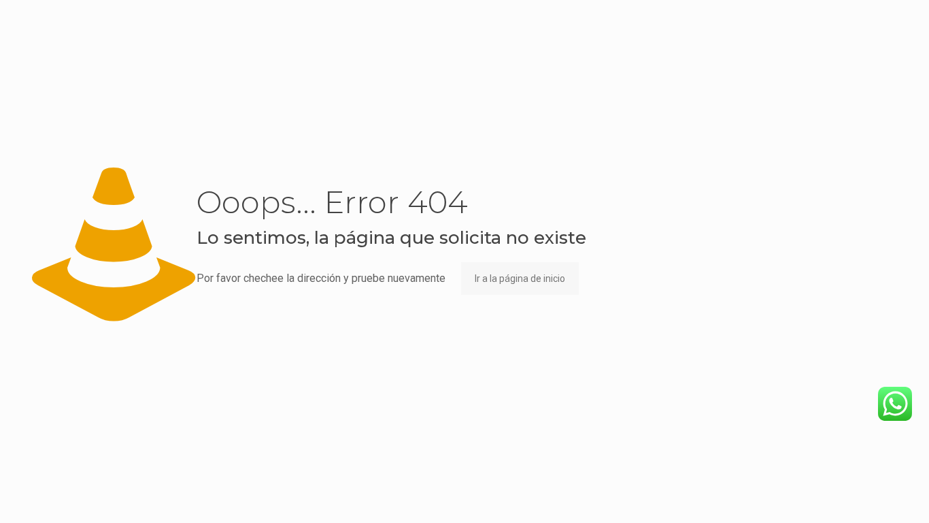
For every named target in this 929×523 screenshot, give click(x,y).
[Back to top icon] (863, 495)
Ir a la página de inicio (520, 278)
